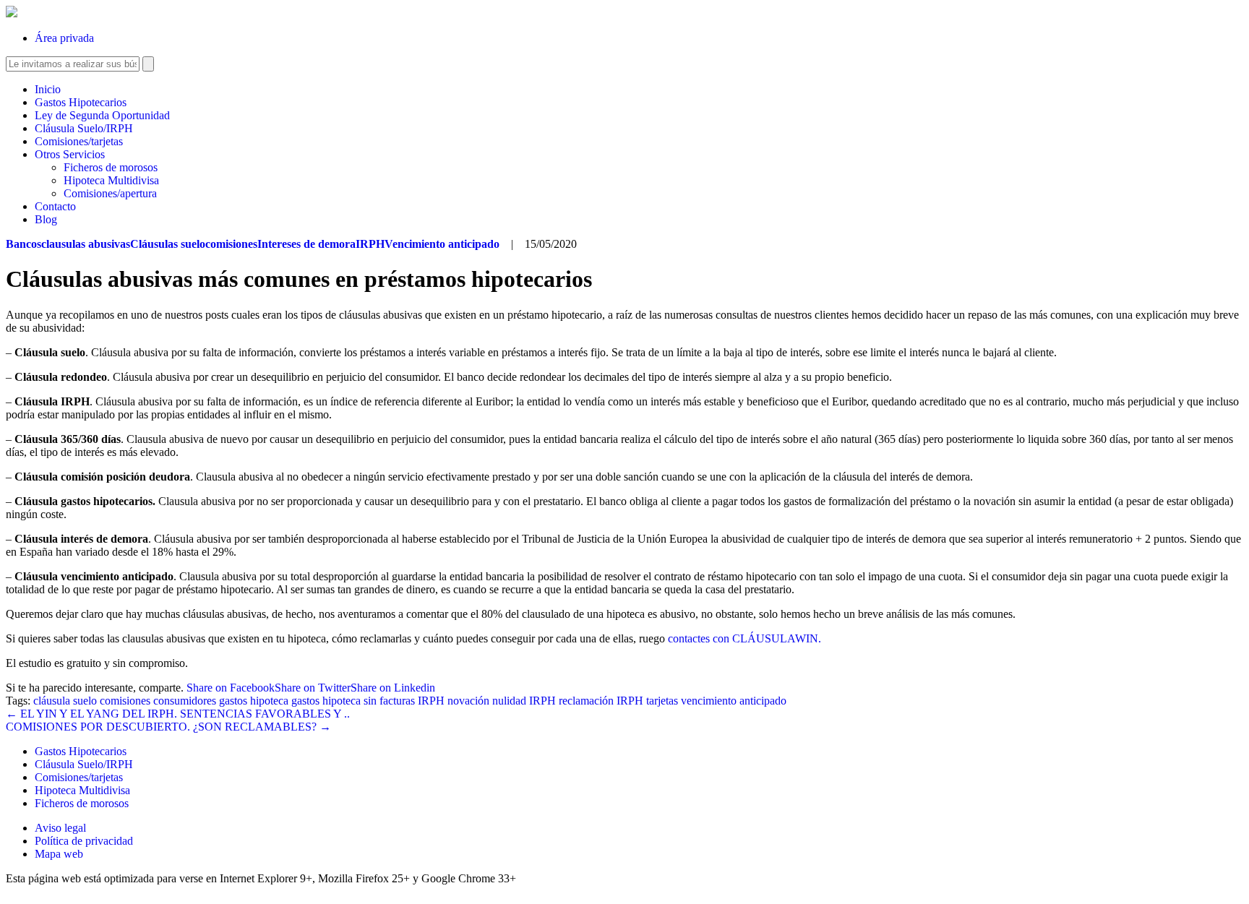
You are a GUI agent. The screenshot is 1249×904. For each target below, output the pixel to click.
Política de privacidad (84, 841)
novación (468, 700)
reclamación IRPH (601, 700)
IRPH (431, 700)
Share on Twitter (313, 687)
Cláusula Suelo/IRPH (84, 128)
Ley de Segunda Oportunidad (102, 115)
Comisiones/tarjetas (79, 141)
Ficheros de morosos (111, 167)
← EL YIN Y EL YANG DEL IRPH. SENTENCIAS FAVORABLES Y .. (178, 713)
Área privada (64, 38)
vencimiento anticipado (733, 700)
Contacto (55, 206)
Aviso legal (60, 828)
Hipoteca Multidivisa (111, 180)
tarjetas (662, 700)
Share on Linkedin (393, 687)
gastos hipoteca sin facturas (353, 700)
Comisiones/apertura (110, 193)
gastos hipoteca (253, 700)
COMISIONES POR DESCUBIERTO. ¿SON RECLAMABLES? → (168, 726)
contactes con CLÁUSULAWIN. (744, 638)
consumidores (184, 700)
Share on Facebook (230, 687)
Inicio (48, 89)
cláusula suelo (65, 700)
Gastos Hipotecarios (80, 102)
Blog (46, 219)
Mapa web (59, 854)
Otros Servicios (70, 154)
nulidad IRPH (524, 700)
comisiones (125, 700)
